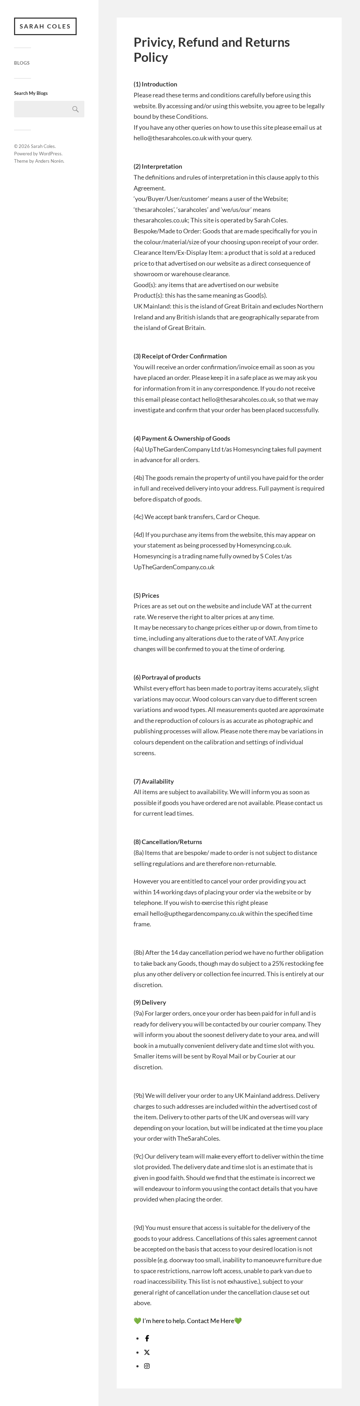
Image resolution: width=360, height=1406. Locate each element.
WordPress (50, 153)
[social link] (147, 1338)
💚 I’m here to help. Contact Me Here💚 (188, 1320)
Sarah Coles (45, 26)
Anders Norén (49, 161)
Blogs (22, 63)
